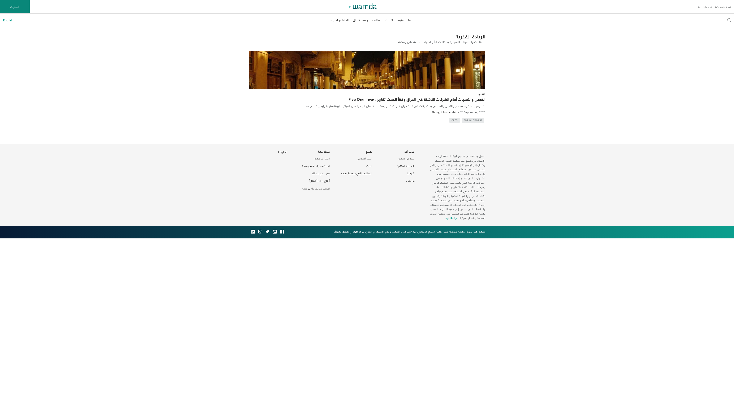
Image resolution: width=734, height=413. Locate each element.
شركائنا (411, 173)
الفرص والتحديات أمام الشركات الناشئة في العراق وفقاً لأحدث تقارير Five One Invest (417, 99)
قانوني (410, 180)
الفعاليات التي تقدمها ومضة (356, 173)
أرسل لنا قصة (322, 158)
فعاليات (376, 20)
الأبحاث (389, 20)
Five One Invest (473, 120)
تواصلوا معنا (704, 6)
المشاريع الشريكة (339, 20)
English (8, 20)
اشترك (15, 7)
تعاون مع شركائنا (321, 173)
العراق (482, 93)
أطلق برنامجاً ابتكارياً (319, 180)
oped (454, 120)
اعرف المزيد (451, 217)
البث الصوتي (364, 158)
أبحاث (369, 165)
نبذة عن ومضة (723, 6)
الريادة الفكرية (405, 20)
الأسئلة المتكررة (406, 165)
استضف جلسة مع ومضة (316, 165)
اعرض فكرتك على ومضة (316, 188)
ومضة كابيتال (360, 20)
